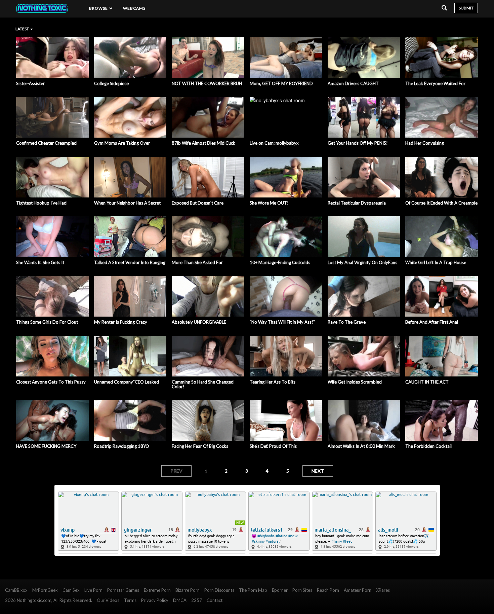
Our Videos (108, 600)
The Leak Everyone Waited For (435, 83)
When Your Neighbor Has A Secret (127, 203)
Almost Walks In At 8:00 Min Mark (361, 446)
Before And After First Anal (431, 322)
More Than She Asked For (197, 262)
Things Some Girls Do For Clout (47, 322)
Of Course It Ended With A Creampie (441, 203)
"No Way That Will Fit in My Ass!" (282, 322)
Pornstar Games (123, 590)
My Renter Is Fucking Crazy (120, 322)
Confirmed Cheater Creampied (46, 143)
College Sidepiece (111, 83)
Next (318, 471)
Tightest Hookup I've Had (41, 203)
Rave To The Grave (347, 322)
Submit (466, 7)
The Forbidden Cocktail (428, 446)
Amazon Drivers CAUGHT (353, 83)
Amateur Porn (357, 590)
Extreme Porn (157, 590)
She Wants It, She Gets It (40, 262)
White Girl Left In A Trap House (435, 262)
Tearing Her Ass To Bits (272, 382)
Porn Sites (302, 590)
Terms (130, 600)
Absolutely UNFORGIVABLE (199, 322)
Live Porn (93, 590)
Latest (22, 28)
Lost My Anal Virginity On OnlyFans (362, 262)
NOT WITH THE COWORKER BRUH (207, 83)
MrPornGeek (45, 590)
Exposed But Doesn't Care (197, 203)
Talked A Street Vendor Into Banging (129, 262)
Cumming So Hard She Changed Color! (203, 384)
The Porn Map (253, 590)
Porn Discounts (219, 590)
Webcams (134, 8)
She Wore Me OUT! (269, 203)
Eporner (280, 590)
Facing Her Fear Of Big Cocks (200, 446)
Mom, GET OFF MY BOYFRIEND (281, 83)
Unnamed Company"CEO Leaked (126, 382)
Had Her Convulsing (424, 143)
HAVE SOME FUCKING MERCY (46, 446)
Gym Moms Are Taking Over (122, 143)
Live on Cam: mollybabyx (274, 143)
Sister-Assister (30, 83)
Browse (99, 8)
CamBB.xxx (16, 590)
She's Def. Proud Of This (273, 446)
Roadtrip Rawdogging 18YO (121, 446)
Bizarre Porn (187, 590)
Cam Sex (71, 590)
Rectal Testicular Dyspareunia (357, 203)
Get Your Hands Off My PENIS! (358, 143)
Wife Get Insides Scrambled (355, 382)
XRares (383, 590)
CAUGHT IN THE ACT (427, 382)
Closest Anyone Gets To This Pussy (51, 382)
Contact (214, 600)
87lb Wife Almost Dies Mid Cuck (203, 143)
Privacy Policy (154, 600)
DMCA (180, 600)
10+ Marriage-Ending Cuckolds (280, 262)
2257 (196, 600)
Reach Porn (328, 590)
